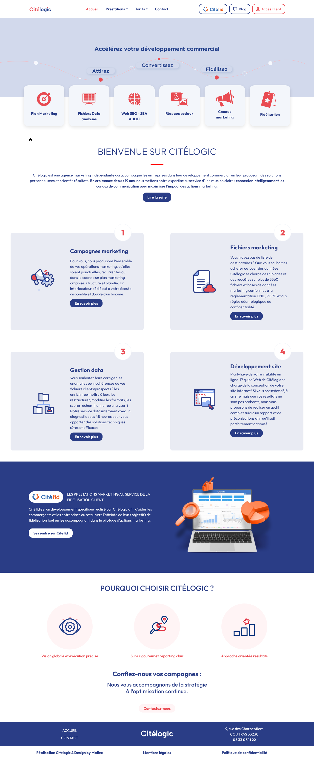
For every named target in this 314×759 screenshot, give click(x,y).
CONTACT (69, 738)
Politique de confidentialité (244, 752)
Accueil (92, 9)
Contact (161, 9)
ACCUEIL (69, 730)
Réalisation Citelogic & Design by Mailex (69, 752)
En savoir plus (86, 303)
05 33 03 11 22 (244, 739)
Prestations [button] (115, 9)
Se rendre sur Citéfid (50, 533)
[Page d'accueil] (30, 140)
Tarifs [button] (140, 9)
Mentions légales (157, 752)
